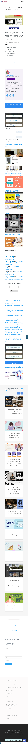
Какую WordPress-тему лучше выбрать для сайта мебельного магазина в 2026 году (12, 302)
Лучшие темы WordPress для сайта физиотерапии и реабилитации (14, 556)
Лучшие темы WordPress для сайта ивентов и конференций (14, 263)
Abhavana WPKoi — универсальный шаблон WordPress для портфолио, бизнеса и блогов (13, 315)
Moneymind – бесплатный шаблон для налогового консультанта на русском (13, 339)
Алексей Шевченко (10, 75)
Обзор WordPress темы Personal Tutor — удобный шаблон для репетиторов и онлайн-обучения (14, 310)
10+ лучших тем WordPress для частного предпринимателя (14, 258)
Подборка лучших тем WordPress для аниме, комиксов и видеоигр (14, 435)
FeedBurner (17, 294)
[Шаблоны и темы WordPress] (4, 1)
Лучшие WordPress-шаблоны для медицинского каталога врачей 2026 (14, 278)
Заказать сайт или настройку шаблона (14, 362)
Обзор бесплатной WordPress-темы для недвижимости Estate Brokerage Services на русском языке (13, 331)
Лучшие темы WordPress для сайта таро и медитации (14, 607)
